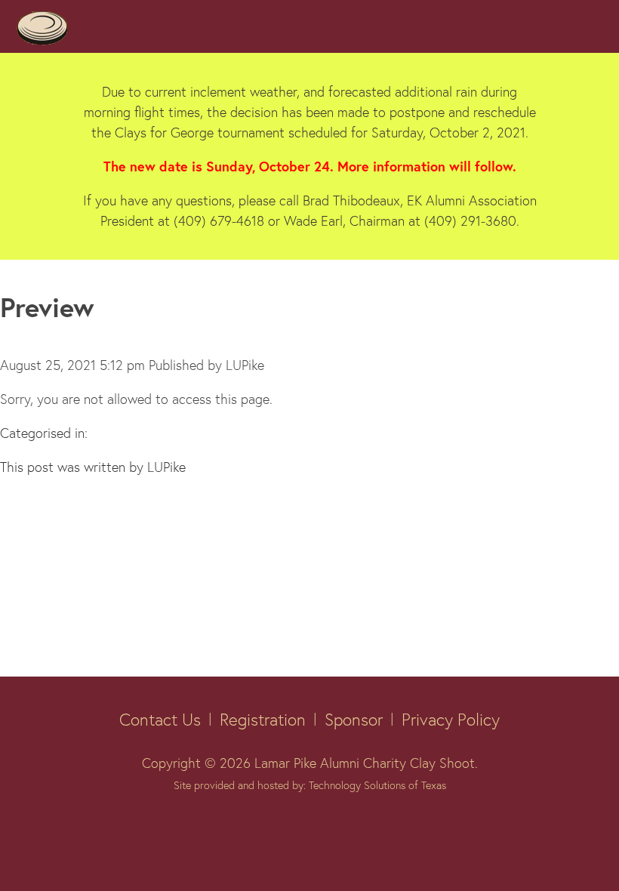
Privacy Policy (451, 719)
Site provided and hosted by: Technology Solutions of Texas (310, 785)
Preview (47, 307)
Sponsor (354, 719)
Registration (263, 719)
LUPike (245, 365)
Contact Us (160, 719)
